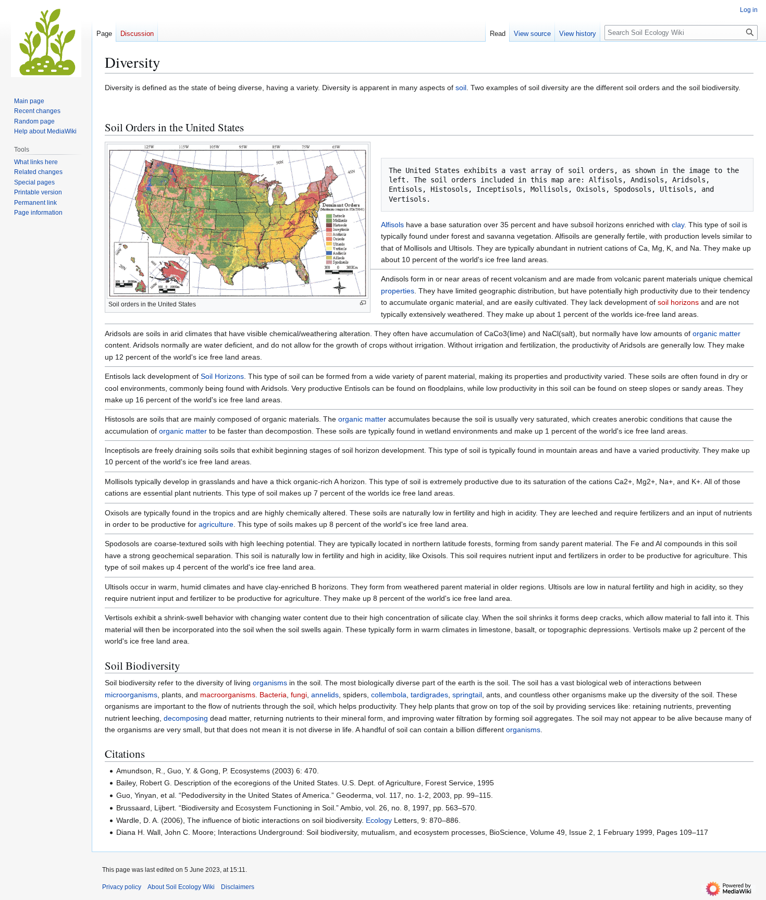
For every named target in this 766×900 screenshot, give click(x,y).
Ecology (379, 820)
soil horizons (678, 302)
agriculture (216, 524)
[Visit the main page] (46, 41)
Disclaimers (237, 887)
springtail (467, 695)
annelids (325, 695)
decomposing (186, 718)
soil (460, 87)
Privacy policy (121, 887)
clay (678, 224)
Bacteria (273, 695)
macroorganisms (227, 695)
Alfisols (392, 224)
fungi (299, 695)
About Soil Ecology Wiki (181, 887)
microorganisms (131, 695)
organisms (270, 683)
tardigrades (429, 695)
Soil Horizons (222, 376)
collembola (388, 695)
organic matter (716, 333)
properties (397, 291)
